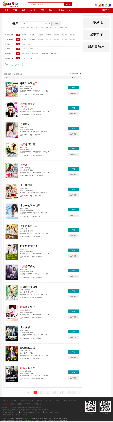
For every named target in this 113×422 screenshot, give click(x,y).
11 (72, 392)
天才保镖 (25, 327)
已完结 (24, 49)
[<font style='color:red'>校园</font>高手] (11, 171)
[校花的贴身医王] (11, 232)
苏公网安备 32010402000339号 (30, 412)
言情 (22, 27)
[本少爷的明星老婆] (11, 211)
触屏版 (13, 404)
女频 (23, 10)
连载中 (31, 49)
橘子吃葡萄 (28, 371)
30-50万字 (35, 53)
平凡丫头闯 (28, 83)
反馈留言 (74, 400)
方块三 (27, 107)
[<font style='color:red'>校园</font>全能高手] (11, 374)
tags (7, 64)
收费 (29, 44)
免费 (23, 44)
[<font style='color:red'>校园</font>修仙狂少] (11, 313)
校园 (51, 27)
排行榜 (32, 10)
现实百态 (30, 150)
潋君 (26, 127)
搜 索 (68, 4)
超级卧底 (27, 144)
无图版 (20, 404)
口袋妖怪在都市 (28, 286)
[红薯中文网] (10, 7)
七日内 (31, 58)
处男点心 (27, 208)
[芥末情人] (11, 130)
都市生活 (24, 35)
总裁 (66, 27)
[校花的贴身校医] (11, 252)
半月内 (38, 58)
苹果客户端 (37, 404)
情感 (27, 27)
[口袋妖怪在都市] (11, 293)
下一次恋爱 (26, 185)
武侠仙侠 (56, 35)
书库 (42, 10)
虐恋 (56, 27)
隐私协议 (31, 400)
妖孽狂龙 (27, 103)
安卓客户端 (28, 404)
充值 (70, 10)
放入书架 (73, 93)
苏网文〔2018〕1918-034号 (53, 412)
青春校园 (40, 39)
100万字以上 (55, 53)
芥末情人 (25, 124)
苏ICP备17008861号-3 (9, 412)
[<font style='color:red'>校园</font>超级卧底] (11, 150)
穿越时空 (32, 39)
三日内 (24, 58)
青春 (61, 27)
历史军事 (40, 35)
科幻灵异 (48, 35)
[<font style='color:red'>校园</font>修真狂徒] (11, 272)
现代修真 (30, 271)
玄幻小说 (32, 35)
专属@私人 (28, 86)
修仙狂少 (27, 307)
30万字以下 (25, 53)
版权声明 (56, 400)
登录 (96, 5)
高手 (25, 164)
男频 (15, 10)
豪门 (37, 27)
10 (67, 392)
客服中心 (65, 400)
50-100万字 (44, 53)
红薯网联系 (29, 420)
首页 (6, 10)
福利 (50, 10)
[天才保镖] (11, 333)
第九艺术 (27, 351)
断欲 (26, 147)
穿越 (32, 27)
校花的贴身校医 (28, 246)
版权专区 (105, 10)
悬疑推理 (56, 39)
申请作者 (60, 10)
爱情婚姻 (30, 129)
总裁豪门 (24, 39)
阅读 (73, 88)
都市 (42, 27)
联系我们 (13, 400)
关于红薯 (5, 400)
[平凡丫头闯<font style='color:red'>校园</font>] (11, 89)
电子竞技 (30, 353)
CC (26, 249)
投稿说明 (39, 400)
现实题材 (72, 35)
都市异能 (30, 109)
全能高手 (27, 368)
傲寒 (26, 269)
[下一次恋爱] (11, 191)
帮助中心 (48, 400)
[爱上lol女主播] (11, 354)
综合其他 (64, 35)
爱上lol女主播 (27, 347)
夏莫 (26, 188)
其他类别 (30, 292)
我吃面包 (27, 310)
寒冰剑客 (27, 290)
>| (79, 392)
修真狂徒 (27, 266)
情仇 (46, 27)
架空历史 (48, 39)
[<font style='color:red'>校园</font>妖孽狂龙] (11, 110)
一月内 (45, 58)
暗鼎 (26, 229)
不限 (18, 35)
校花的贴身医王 (28, 225)
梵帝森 (27, 330)
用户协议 (22, 400)
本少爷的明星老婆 (30, 205)
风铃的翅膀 (28, 168)
